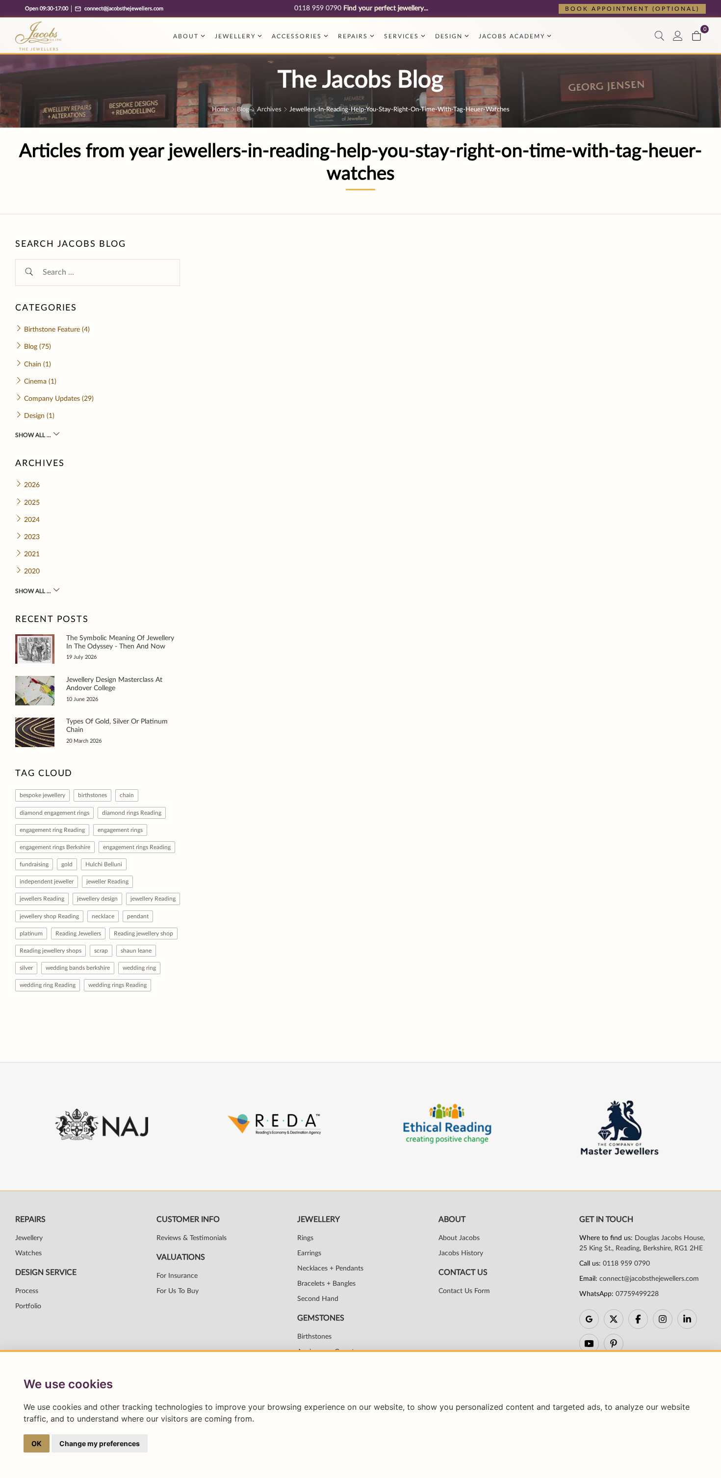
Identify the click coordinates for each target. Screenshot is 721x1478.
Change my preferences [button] (99, 1443)
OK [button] (36, 1443)
